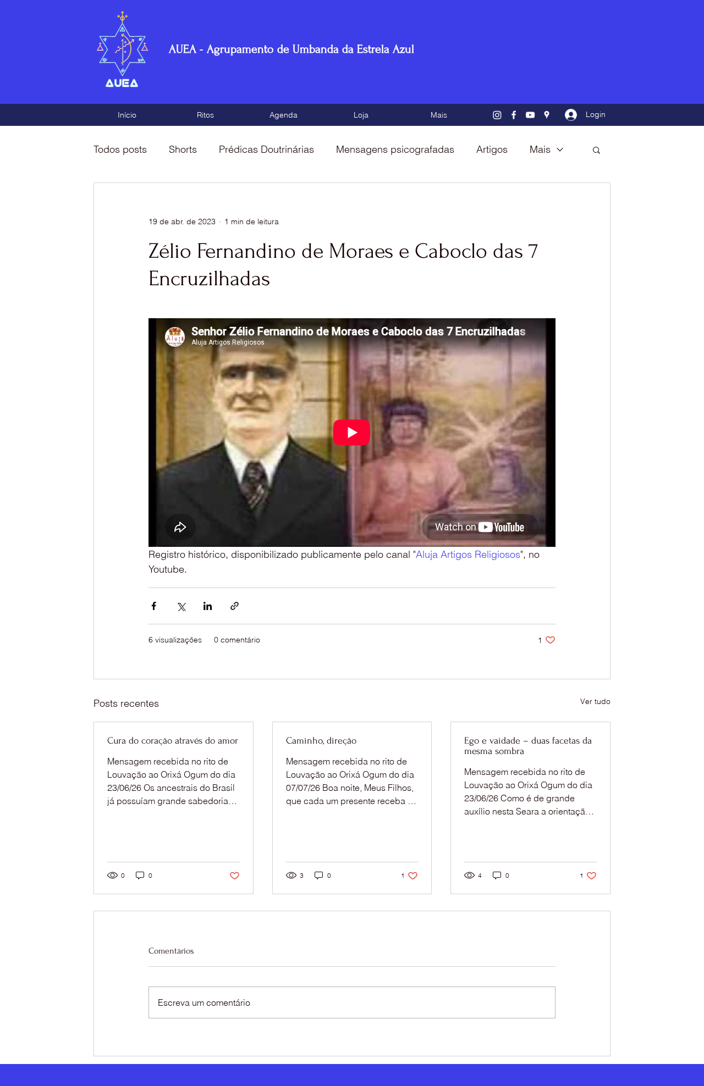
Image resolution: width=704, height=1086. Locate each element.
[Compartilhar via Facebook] (153, 606)
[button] (596, 149)
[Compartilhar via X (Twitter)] (180, 606)
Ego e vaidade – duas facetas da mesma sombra (528, 745)
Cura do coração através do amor (172, 740)
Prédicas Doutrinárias (266, 149)
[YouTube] (530, 114)
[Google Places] (546, 114)
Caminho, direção (321, 740)
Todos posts (120, 149)
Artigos (492, 149)
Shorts (183, 149)
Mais (540, 149)
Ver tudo (595, 701)
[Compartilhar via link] (234, 606)
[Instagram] (497, 114)
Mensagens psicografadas (395, 149)
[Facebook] (513, 114)
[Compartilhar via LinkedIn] (207, 606)
